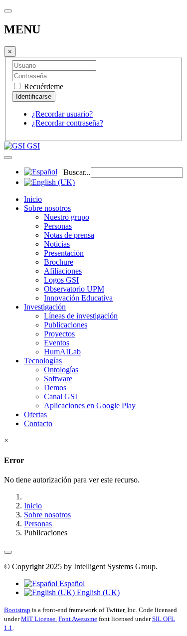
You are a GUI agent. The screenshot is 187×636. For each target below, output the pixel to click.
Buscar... (77, 172)
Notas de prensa (69, 235)
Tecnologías (43, 360)
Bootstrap (17, 610)
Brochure (58, 262)
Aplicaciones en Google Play (90, 405)
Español (71, 583)
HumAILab (62, 351)
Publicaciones (65, 324)
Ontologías (61, 369)
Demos (55, 387)
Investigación (45, 307)
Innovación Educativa (78, 298)
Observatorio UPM (74, 289)
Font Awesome (77, 619)
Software (58, 378)
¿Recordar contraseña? (67, 123)
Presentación (64, 253)
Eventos (56, 342)
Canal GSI (60, 396)
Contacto (38, 423)
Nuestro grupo (66, 217)
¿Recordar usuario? (62, 114)
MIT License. (39, 619)
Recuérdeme (42, 86)
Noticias (57, 244)
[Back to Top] (8, 552)
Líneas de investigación (81, 316)
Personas (58, 226)
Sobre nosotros (47, 208)
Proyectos (59, 333)
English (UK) (97, 592)
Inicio (33, 199)
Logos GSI (61, 280)
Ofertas (35, 414)
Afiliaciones (63, 271)
